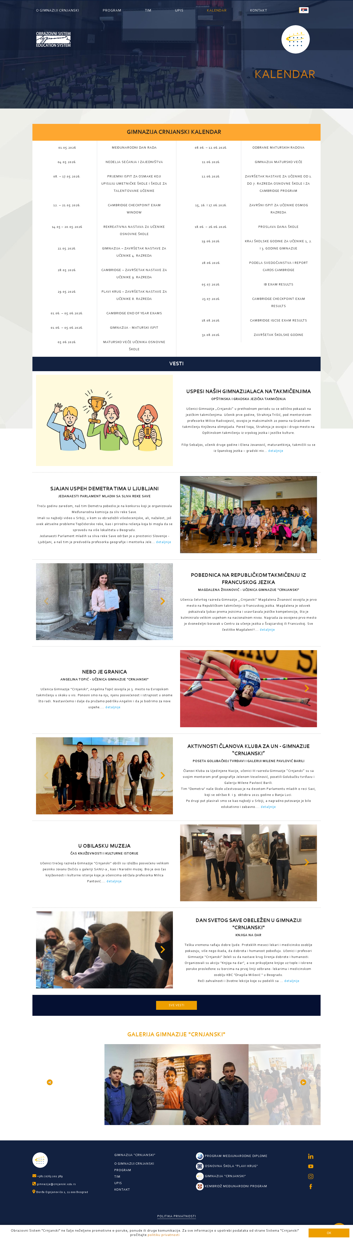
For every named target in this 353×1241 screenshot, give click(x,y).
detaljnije (275, 451)
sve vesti (176, 1005)
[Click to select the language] (304, 10)
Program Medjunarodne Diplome (236, 1156)
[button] (307, 516)
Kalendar (217, 10)
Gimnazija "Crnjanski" (134, 1155)
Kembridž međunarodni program (236, 1186)
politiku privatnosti (164, 1235)
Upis (179, 10)
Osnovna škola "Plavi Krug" (231, 1166)
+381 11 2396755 (312, 1219)
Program (112, 10)
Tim (148, 10)
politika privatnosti (176, 1216)
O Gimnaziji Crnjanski (57, 10)
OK (329, 1233)
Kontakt (258, 10)
